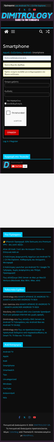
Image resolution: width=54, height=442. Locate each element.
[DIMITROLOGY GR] (27, 14)
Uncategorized (9, 379)
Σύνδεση (11, 132)
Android (27, 52)
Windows (7, 384)
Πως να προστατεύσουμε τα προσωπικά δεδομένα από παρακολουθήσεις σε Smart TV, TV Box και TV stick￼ (25, 332)
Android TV (8, 351)
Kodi (5, 361)
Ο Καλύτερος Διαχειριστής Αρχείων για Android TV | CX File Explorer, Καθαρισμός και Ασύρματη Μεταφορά (26, 259)
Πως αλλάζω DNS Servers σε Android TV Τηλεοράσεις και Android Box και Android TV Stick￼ (24, 322)
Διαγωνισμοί (9, 393)
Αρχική (6, 52)
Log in (6, 141)
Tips (5, 374)
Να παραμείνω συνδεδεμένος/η (14, 102)
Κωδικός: (9, 91)
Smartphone (9, 365)
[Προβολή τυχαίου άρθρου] (47, 31)
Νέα (5, 397)
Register (14, 141)
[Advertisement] (27, 200)
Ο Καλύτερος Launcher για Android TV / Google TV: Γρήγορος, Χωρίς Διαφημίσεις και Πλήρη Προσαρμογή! (26, 270)
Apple (5, 356)
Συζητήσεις (16, 52)
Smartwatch (8, 370)
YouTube (7, 388)
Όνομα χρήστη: (12, 81)
